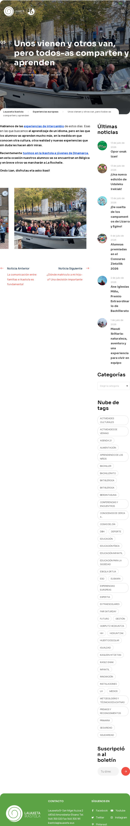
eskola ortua (108, 571)
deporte (116, 531)
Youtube (120, 810)
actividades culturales (107, 420)
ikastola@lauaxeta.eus (61, 823)
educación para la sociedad (111, 562)
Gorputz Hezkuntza (112, 625)
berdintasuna (108, 494)
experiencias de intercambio (44, 126)
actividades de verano (108, 431)
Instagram (121, 817)
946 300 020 (55, 818)
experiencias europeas (107, 587)
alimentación (108, 447)
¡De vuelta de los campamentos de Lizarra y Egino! (120, 216)
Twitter (100, 817)
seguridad (106, 727)
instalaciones (108, 683)
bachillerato (108, 473)
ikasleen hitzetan (110, 654)
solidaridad (107, 734)
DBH (53, 75)
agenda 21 (106, 440)
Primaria (105, 720)
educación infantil (111, 553)
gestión (120, 618)
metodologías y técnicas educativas (112, 700)
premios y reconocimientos (110, 711)
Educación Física (110, 545)
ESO (58, 75)
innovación (106, 676)
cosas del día (107, 524)
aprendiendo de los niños (111, 456)
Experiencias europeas (30, 75)
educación (106, 538)
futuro (104, 618)
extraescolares (109, 604)
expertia (105, 596)
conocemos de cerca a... (112, 515)
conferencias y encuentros (109, 504)
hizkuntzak (117, 633)
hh (101, 633)
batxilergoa (107, 480)
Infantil (104, 669)
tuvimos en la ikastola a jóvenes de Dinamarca (55, 153)
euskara (115, 578)
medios (113, 691)
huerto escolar (109, 640)
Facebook (102, 810)
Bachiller (105, 465)
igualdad (105, 647)
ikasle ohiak (107, 662)
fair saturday (108, 611)
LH (101, 691)
